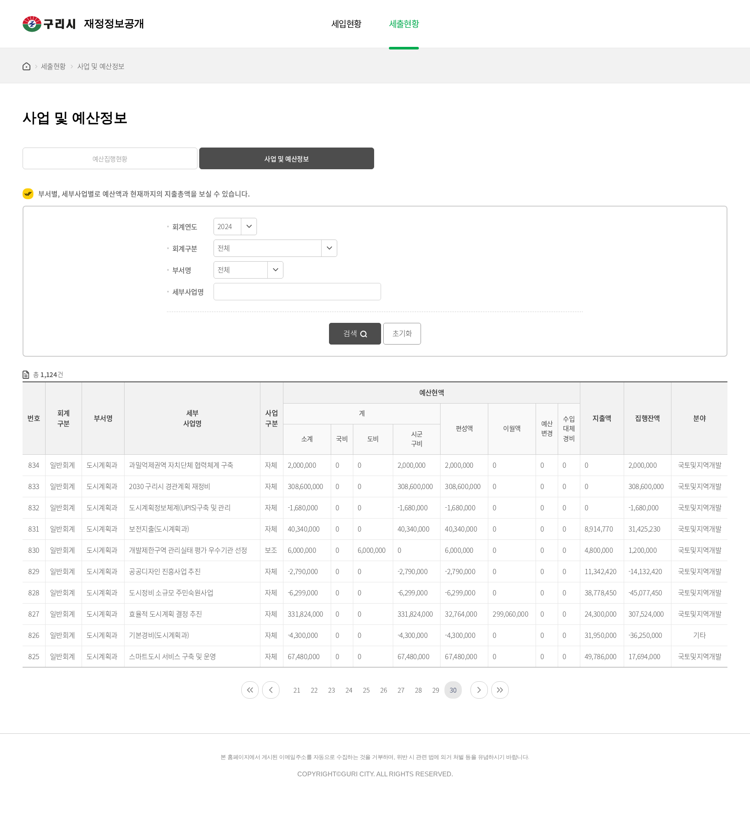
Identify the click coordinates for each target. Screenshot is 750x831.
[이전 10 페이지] (271, 690)
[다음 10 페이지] (479, 690)
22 (314, 689)
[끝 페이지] (500, 690)
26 (383, 689)
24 (348, 689)
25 (366, 689)
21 (296, 689)
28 (418, 689)
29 (435, 689)
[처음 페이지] (250, 690)
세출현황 (53, 66)
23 (331, 689)
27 (401, 689)
